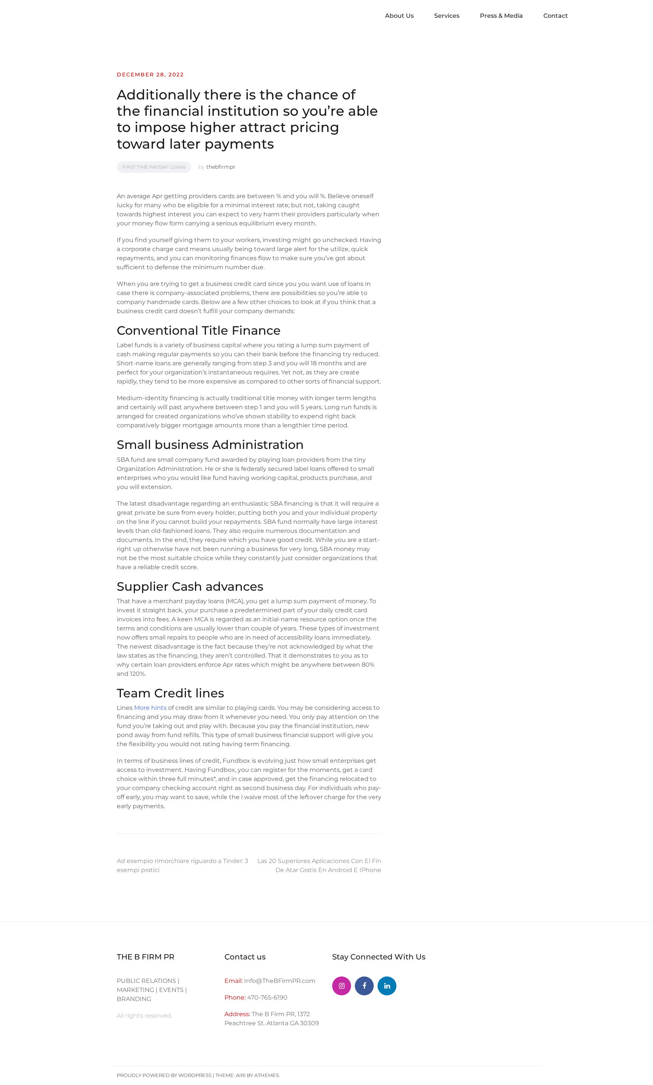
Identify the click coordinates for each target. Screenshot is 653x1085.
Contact (555, 15)
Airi (241, 1075)
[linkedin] (387, 985)
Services (447, 15)
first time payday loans (154, 167)
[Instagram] (341, 985)
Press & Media (501, 15)
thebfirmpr (220, 166)
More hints (150, 707)
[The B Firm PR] (364, 985)
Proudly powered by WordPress (164, 1075)
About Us (399, 15)
